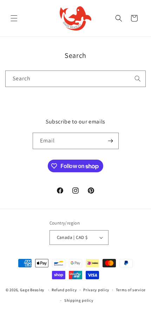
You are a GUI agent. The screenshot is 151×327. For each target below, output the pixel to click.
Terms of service (130, 289)
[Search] (137, 78)
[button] (14, 18)
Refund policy (64, 289)
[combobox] (75, 79)
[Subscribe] (110, 141)
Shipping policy (78, 300)
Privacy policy (96, 289)
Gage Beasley (32, 289)
